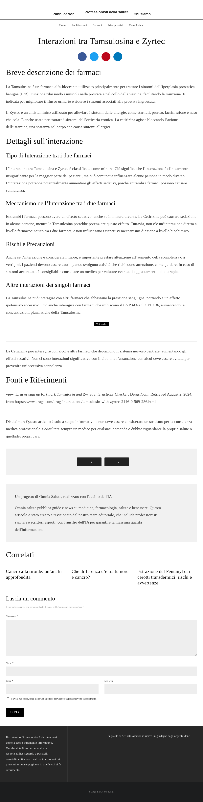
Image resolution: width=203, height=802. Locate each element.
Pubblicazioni (64, 14)
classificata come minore (92, 168)
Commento (12, 616)
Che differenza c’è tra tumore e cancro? (100, 574)
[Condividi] (82, 56)
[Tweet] (94, 56)
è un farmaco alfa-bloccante (55, 86)
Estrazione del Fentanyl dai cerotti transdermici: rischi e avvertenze (164, 577)
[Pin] (106, 56)
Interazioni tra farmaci (45, 328)
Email (9, 681)
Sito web (108, 681)
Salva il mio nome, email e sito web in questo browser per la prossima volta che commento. (54, 698)
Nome (9, 663)
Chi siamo (142, 14)
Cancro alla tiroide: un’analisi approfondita (35, 574)
